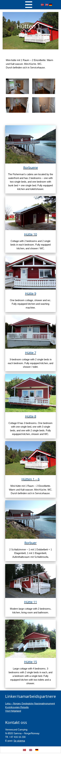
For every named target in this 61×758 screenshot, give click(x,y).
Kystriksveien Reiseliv (17, 707)
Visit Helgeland (13, 710)
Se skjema (19, 740)
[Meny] (29, 4)
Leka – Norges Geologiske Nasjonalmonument (30, 703)
